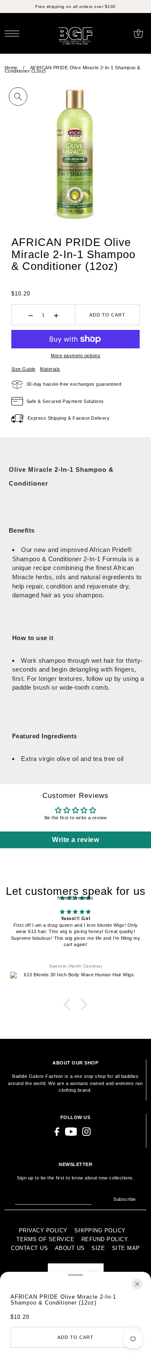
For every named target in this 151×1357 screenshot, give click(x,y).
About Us (70, 1248)
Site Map (126, 1248)
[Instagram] (86, 1131)
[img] (75, 912)
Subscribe (124, 1199)
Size (98, 1248)
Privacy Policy (43, 1230)
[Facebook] (57, 1131)
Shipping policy (100, 1230)
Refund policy (104, 1239)
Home (11, 67)
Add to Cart (107, 314)
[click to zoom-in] (18, 96)
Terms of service (45, 1239)
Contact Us (29, 1248)
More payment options (75, 355)
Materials (50, 368)
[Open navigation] (14, 34)
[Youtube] (71, 1131)
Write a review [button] (75, 839)
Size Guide (23, 368)
